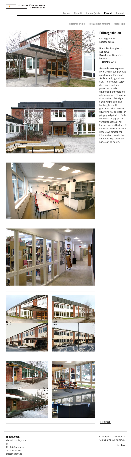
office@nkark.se (14, 453)
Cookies (121, 445)
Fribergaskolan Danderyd (99, 23)
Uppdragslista (93, 13)
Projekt (108, 13)
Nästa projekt (119, 23)
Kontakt (120, 13)
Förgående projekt (77, 23)
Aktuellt (78, 13)
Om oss (66, 13)
